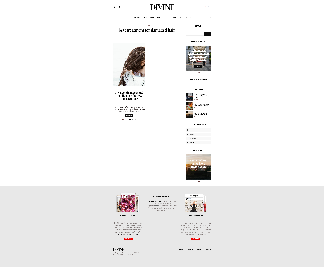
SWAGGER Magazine (155, 201)
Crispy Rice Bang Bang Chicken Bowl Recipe (201, 104)
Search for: (188, 31)
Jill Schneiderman (134, 101)
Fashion (137, 18)
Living (166, 18)
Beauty (145, 18)
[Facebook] (114, 7)
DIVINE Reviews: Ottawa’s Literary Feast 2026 (201, 95)
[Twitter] (117, 7)
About (181, 249)
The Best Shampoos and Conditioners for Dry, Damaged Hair (129, 95)
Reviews (189, 18)
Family (173, 18)
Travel (159, 18)
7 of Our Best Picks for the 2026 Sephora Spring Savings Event (198, 54)
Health (181, 18)
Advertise (190, 249)
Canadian (127, 225)
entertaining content (133, 234)
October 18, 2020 (123, 101)
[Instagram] (119, 7)
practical (119, 234)
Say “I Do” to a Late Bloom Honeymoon (200, 113)
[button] (197, 72)
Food (152, 18)
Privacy (208, 249)
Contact (199, 249)
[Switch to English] (205, 6)
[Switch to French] (208, 6)
